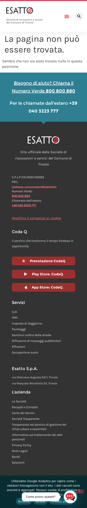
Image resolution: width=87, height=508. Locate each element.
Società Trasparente (25, 419)
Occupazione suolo (25, 352)
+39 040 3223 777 (24, 205)
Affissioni (18, 347)
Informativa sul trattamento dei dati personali (37, 437)
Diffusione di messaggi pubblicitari (36, 341)
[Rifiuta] (80, 491)
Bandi (16, 457)
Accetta (23, 501)
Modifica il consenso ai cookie (36, 218)
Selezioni (18, 462)
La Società (19, 401)
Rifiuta (40, 501)
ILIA (14, 312)
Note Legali (20, 451)
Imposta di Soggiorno (27, 323)
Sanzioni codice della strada (31, 335)
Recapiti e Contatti (25, 407)
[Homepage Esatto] (19, 10)
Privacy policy (61, 501)
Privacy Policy (21, 445)
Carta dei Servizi (23, 413)
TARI (15, 318)
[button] (66, 16)
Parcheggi (19, 329)
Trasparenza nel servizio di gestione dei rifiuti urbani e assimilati (39, 427)
